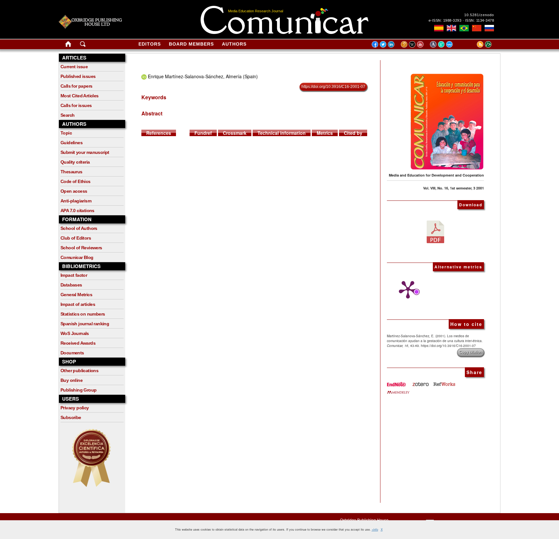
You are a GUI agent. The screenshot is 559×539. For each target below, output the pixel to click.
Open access (73, 191)
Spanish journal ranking (84, 323)
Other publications (79, 370)
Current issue (74, 66)
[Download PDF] (435, 231)
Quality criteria (75, 162)
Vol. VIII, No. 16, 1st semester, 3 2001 (453, 188)
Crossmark (235, 133)
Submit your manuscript (84, 152)
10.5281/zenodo (479, 15)
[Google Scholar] (404, 44)
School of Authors (78, 228)
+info (375, 529)
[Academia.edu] (434, 44)
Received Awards (77, 343)
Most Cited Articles (79, 95)
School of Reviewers (81, 247)
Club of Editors (75, 238)
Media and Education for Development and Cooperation (436, 175)
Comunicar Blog (76, 257)
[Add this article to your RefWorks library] (444, 382)
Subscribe (70, 417)
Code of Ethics (75, 181)
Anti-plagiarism (75, 200)
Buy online (71, 380)
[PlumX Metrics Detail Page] (406, 289)
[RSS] (472, 44)
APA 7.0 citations (77, 210)
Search (67, 115)
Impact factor (73, 275)
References (158, 133)
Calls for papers (76, 86)
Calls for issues (76, 105)
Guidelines (71, 142)
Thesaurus (71, 171)
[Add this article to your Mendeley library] (398, 389)
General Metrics (76, 294)
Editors (149, 44)
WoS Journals (74, 333)
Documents (72, 352)
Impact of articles (77, 304)
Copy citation (470, 352)
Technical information (282, 133)
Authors (234, 44)
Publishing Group (78, 390)
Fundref (203, 133)
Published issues (77, 76)
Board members (191, 44)
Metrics (325, 133)
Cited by (353, 133)
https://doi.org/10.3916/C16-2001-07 (333, 86)
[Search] (83, 45)
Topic (66, 132)
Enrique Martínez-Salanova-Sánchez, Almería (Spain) (203, 76)
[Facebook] (375, 44)
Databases (71, 284)
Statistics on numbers (82, 314)
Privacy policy (74, 407)
